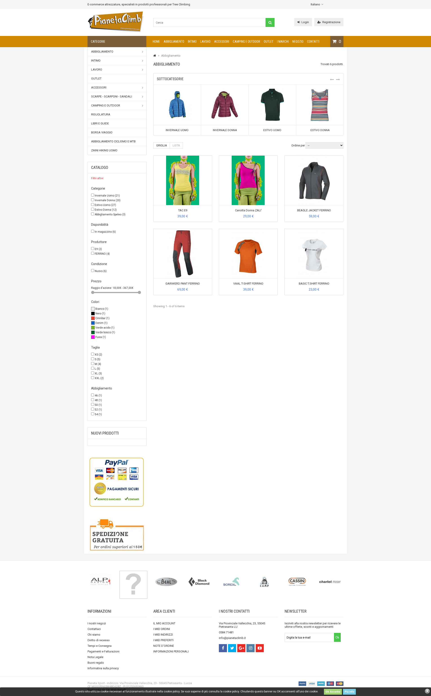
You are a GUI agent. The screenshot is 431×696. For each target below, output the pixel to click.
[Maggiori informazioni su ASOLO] (133, 585)
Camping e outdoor (246, 41)
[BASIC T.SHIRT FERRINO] (314, 230)
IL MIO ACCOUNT (164, 623)
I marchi (283, 41)
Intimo (192, 41)
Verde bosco (105, 332)
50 (98, 405)
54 (98, 414)
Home (156, 41)
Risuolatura (100, 114)
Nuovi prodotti (105, 433)
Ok (337, 637)
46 (98, 395)
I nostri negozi (97, 623)
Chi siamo (94, 634)
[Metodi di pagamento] (117, 482)
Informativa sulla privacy (103, 668)
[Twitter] (232, 648)
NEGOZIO (297, 41)
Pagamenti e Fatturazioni (103, 651)
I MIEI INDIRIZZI (163, 634)
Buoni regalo (96, 662)
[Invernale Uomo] (177, 89)
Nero (100, 313)
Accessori (221, 41)
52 (98, 409)
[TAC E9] (182, 157)
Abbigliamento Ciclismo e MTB (113, 141)
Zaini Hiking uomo (104, 150)
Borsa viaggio (101, 132)
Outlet (268, 41)
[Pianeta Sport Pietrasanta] (116, 31)
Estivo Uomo (105, 205)
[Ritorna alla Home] (154, 55)
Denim (101, 323)
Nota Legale (95, 657)
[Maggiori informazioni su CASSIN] (297, 582)
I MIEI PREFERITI (163, 640)
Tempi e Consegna (100, 645)
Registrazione (331, 22)
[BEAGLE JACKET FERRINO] (314, 157)
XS (98, 354)
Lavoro (205, 41)
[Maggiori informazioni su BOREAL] (231, 582)
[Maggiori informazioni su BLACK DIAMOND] (199, 582)
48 (98, 400)
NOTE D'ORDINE (163, 645)
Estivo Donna (106, 209)
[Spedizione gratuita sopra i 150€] (117, 536)
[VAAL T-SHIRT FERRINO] (248, 230)
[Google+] (241, 648)
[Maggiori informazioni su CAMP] (264, 582)
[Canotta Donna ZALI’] (248, 157)
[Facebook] (223, 648)
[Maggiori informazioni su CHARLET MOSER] (330, 582)
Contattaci (94, 629)
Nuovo (101, 271)
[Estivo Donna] (320, 89)
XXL (99, 378)
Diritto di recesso (99, 640)
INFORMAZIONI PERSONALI (171, 651)
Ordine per (298, 145)
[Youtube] (260, 648)
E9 (98, 249)
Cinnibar (102, 318)
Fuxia (100, 337)
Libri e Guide (100, 123)
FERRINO (102, 253)
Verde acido (104, 327)
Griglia (161, 145)
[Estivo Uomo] (272, 89)
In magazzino (105, 231)
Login (305, 22)
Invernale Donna (108, 200)
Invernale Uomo (107, 195)
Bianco (101, 308)
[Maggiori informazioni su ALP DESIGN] (100, 582)
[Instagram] (250, 648)
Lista (176, 145)
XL (98, 373)
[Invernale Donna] (225, 89)
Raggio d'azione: (102, 287)
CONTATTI (313, 41)
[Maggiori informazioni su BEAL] (166, 582)
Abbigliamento (174, 41)
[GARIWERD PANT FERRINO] (182, 230)
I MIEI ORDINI (161, 629)
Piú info (349, 691)
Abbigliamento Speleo (110, 214)
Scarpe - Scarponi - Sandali (111, 96)
